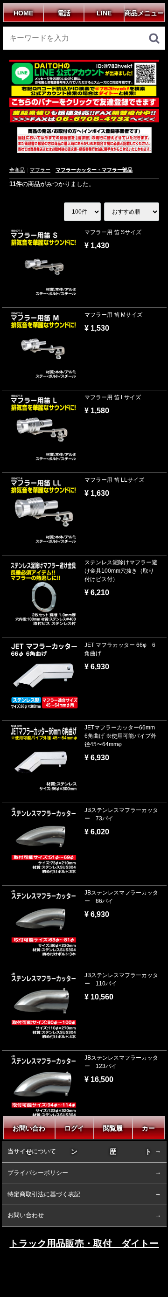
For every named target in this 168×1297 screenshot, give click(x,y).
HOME (23, 13)
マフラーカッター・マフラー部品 (94, 170)
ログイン (74, 1131)
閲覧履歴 (113, 1131)
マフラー (40, 170)
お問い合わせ (29, 1131)
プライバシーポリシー (37, 1172)
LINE (104, 13)
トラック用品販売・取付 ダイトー (84, 1243)
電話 (63, 13)
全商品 (17, 170)
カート (148, 1131)
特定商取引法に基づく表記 (43, 1193)
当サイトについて (31, 1151)
